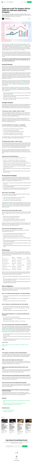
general (3, 6)
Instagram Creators (23, 82)
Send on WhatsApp (22, 344)
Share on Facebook (15, 344)
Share (29, 18)
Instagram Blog (9, 147)
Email (6, 345)
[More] (14, 2)
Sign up (16, 458)
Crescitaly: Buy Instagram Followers (8, 410)
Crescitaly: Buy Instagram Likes (8, 411)
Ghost (18, 460)
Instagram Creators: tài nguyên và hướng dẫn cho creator (12, 404)
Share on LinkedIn (9, 344)
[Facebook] (17, 452)
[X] (15, 452)
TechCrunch (22, 46)
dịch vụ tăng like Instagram (9, 204)
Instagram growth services (6, 330)
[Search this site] (22, 2)
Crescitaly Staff (7, 18)
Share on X (3, 344)
